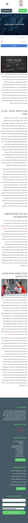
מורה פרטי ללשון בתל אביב (19, 473)
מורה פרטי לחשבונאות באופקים (18, 485)
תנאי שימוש (20, 428)
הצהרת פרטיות (19, 429)
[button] (7, 4)
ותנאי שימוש (6, 508)
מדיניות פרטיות (12, 508)
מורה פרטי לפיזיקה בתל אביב (18, 482)
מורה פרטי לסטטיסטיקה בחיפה (18, 471)
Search (14, 46)
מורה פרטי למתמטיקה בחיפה (18, 479)
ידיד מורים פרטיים (9, 334)
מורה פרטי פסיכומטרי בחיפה (18, 476)
